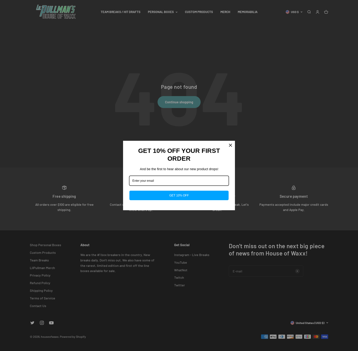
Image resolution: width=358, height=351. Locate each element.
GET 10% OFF (179, 195)
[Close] (230, 145)
